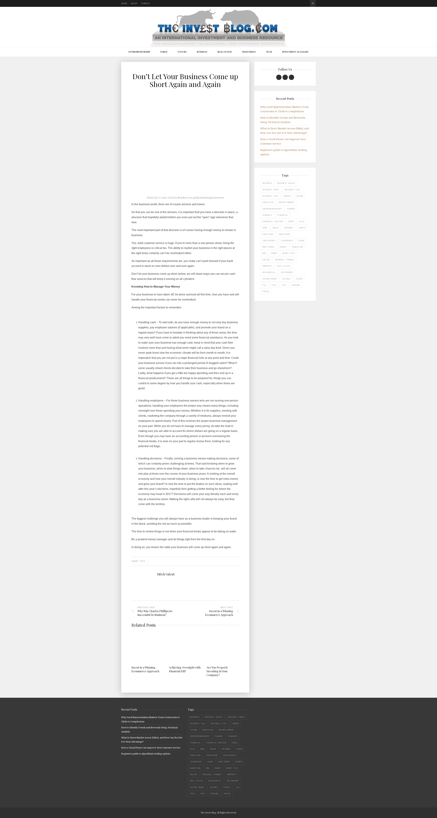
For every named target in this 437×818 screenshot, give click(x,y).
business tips (270, 196)
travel (266, 291)
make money (268, 247)
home (265, 228)
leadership (287, 241)
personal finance (284, 260)
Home (124, 3)
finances (267, 215)
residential (269, 272)
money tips (289, 253)
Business (202, 51)
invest (302, 228)
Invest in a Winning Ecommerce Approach (145, 669)
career (287, 196)
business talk (292, 190)
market (283, 247)
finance (291, 209)
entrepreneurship (272, 209)
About (134, 3)
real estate (284, 266)
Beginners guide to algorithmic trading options (145, 753)
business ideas (271, 190)
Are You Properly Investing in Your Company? (217, 671)
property (267, 266)
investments (269, 241)
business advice (286, 183)
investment (285, 234)
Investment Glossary (295, 51)
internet (288, 228)
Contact (145, 3)
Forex (163, 51)
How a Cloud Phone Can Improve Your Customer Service (150, 747)
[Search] (313, 3)
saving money (270, 279)
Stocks (182, 51)
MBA (264, 253)
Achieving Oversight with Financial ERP (185, 669)
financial (282, 215)
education (268, 202)
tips (283, 285)
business (267, 183)
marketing (297, 247)
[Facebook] (278, 77)
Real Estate (224, 51)
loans (301, 241)
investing (268, 234)
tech (273, 285)
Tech (269, 51)
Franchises (249, 51)
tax (264, 285)
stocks (299, 279)
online (266, 260)
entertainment (286, 202)
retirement (287, 272)
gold (301, 221)
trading (296, 285)
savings (286, 279)
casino (299, 196)
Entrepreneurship (139, 51)
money (274, 253)
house (276, 228)
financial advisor (273, 221)
